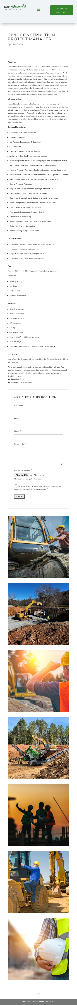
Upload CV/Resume (23, 470)
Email (17, 418)
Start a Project (62, 10)
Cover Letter (20, 444)
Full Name (19, 405)
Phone (17, 431)
